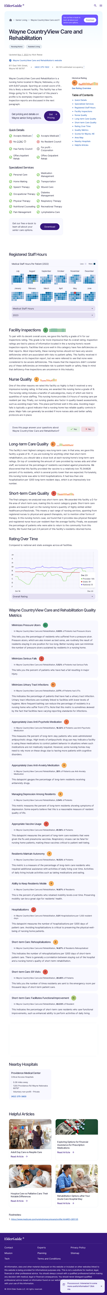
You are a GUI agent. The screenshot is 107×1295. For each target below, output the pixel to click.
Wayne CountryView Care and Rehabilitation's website (37, 60)
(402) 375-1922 (42, 67)
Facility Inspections (83, 111)
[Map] (53, 1039)
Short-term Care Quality (85, 122)
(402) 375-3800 (18, 1096)
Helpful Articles (81, 145)
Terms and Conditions (49, 1258)
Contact (8, 1247)
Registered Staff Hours (85, 107)
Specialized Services (84, 104)
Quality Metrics (81, 130)
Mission (8, 1253)
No (89, 429)
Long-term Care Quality (85, 119)
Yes (75, 429)
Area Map (79, 137)
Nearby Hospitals (82, 141)
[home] (14, 5)
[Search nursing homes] (95, 5)
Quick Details (81, 100)
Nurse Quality (81, 115)
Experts (41, 1247)
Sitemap (75, 1253)
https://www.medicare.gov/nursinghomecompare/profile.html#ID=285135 (44, 1219)
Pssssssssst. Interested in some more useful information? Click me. (82, 1286)
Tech (6, 1258)
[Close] (101, 1286)
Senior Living (21, 20)
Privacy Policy (78, 1247)
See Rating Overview (81, 88)
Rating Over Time (83, 126)
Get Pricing (51, 116)
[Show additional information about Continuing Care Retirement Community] (25, 142)
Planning (41, 1253)
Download (90, 20)
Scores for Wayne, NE (84, 134)
